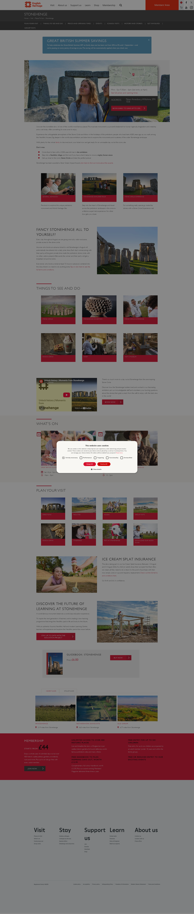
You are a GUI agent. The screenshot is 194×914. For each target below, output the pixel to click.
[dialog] (97, 457)
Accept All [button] (89, 464)
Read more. (119, 453)
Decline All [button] (103, 464)
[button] (96, 469)
